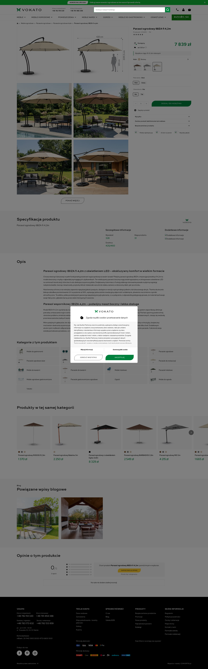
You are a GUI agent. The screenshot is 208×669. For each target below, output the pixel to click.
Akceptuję (120, 357)
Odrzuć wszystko (88, 357)
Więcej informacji (87, 350)
